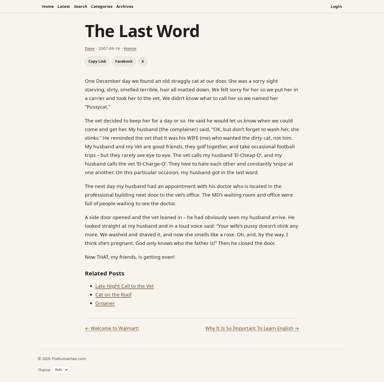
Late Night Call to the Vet (124, 286)
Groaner (105, 303)
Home (48, 6)
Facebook (124, 61)
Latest (63, 6)
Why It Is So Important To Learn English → (252, 328)
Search (80, 6)
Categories (101, 6)
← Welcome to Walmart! (112, 328)
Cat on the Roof (113, 294)
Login (336, 6)
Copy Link (97, 61)
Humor (130, 48)
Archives (124, 6)
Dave (90, 48)
